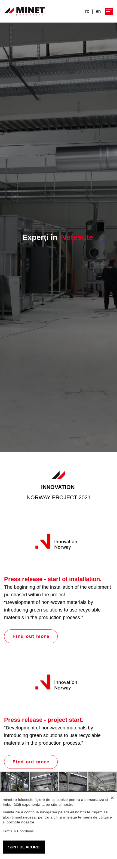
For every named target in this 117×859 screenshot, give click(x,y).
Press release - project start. (43, 719)
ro (87, 11)
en (98, 11)
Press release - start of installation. (52, 579)
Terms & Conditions (18, 831)
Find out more (31, 636)
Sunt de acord (23, 847)
